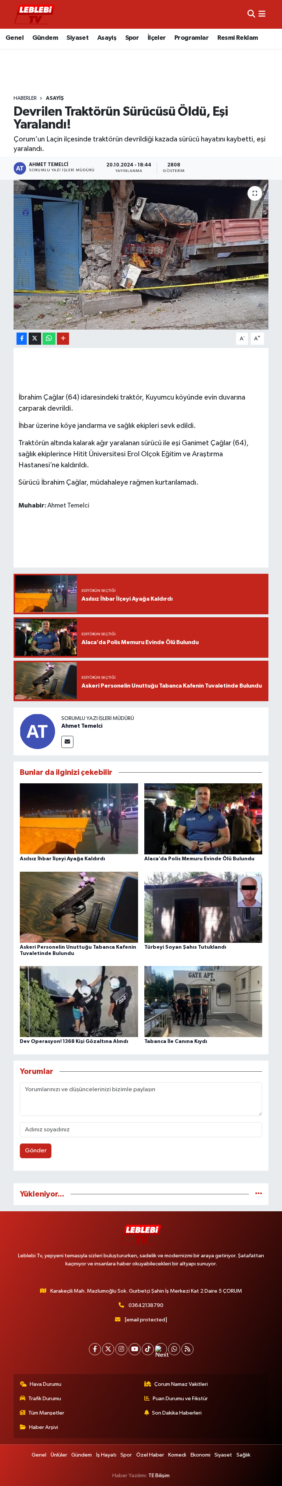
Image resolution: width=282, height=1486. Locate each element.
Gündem (45, 38)
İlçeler (157, 38)
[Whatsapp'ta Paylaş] (49, 339)
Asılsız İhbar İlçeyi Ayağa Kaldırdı (62, 858)
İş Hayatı (106, 1455)
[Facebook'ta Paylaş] (22, 339)
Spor (132, 38)
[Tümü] (258, 1194)
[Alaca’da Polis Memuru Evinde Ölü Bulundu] (203, 819)
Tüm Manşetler (46, 1413)
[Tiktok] (148, 1349)
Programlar (191, 38)
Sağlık (243, 1455)
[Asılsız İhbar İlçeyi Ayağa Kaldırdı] (79, 819)
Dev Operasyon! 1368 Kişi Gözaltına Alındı (74, 1041)
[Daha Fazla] (63, 339)
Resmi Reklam (237, 38)
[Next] (161, 1349)
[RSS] (187, 1349)
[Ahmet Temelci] (37, 731)
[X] (108, 1349)
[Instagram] (121, 1349)
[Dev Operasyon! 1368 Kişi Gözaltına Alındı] (79, 1001)
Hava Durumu (45, 1384)
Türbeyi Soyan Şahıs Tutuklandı (185, 947)
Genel (15, 38)
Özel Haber (150, 1455)
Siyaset (77, 38)
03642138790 (146, 1305)
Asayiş (106, 38)
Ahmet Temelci (81, 726)
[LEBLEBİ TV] (34, 14)
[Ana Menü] (261, 14)
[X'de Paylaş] (35, 339)
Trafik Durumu (44, 1398)
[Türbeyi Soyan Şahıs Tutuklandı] (203, 907)
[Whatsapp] (174, 1349)
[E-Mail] (67, 742)
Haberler (25, 98)
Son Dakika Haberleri (177, 1413)
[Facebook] (95, 1349)
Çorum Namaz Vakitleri (181, 1384)
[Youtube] (135, 1349)
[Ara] (251, 14)
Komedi (177, 1455)
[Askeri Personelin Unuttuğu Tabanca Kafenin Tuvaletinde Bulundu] (79, 907)
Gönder (36, 1151)
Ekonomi (200, 1455)
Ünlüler (59, 1455)
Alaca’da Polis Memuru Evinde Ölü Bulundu (199, 858)
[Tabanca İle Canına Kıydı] (203, 1001)
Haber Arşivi (43, 1427)
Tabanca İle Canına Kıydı (175, 1041)
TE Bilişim (159, 1475)
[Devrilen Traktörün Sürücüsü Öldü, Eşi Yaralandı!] (141, 255)
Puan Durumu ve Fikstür (180, 1398)
